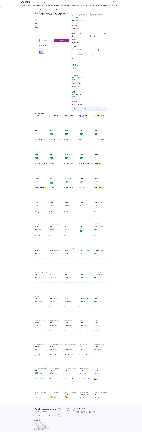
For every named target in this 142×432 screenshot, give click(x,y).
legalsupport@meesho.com (44, 428)
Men (39, 9)
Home (36, 9)
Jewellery (51, 9)
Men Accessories (44, 9)
